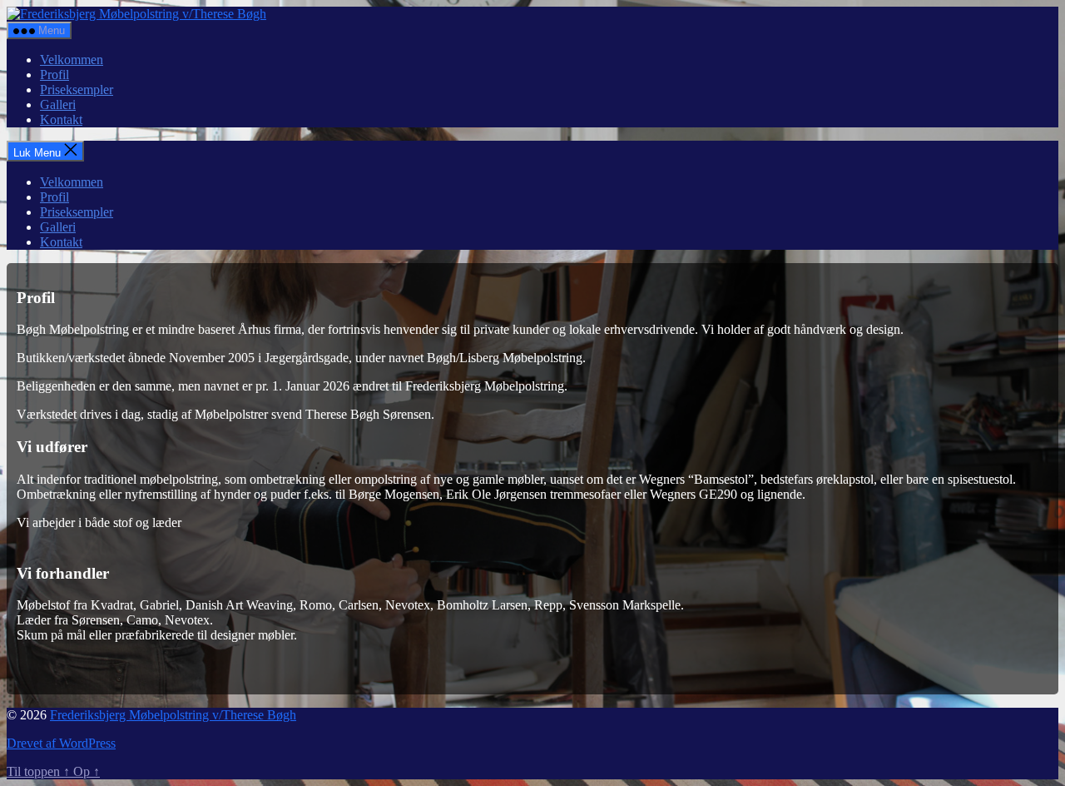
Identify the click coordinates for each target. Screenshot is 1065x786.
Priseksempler (76, 89)
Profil (54, 74)
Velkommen (71, 59)
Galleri (58, 104)
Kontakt (61, 119)
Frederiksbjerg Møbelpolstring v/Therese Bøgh (173, 715)
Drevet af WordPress (61, 743)
